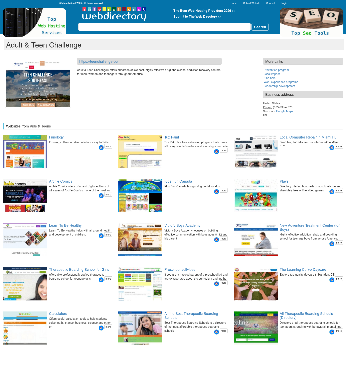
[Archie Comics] (101, 195)
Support (270, 3)
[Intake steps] (233, 260)
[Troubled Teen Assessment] (125, 348)
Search (260, 26)
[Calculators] (101, 328)
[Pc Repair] (233, 171)
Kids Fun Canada (178, 181)
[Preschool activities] (216, 284)
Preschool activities (179, 269)
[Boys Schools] (120, 348)
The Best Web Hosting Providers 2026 (204, 10)
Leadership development (279, 86)
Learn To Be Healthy (65, 225)
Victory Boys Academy (182, 225)
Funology (56, 137)
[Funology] (101, 147)
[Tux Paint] (216, 151)
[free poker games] (240, 215)
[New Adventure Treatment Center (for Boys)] (331, 244)
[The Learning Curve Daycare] (331, 280)
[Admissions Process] (7, 304)
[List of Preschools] (120, 304)
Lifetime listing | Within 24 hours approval (81, 2)
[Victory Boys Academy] (216, 240)
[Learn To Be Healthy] (101, 236)
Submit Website (251, 3)
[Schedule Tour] (240, 304)
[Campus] (240, 260)
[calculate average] (12, 348)
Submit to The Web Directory (197, 16)
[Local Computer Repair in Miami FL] (331, 147)
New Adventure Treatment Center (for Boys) (310, 227)
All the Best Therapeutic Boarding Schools (191, 315)
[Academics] (125, 260)
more (108, 146)
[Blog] (240, 171)
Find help (270, 78)
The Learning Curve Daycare (303, 269)
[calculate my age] (7, 348)
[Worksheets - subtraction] (125, 304)
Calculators (58, 313)
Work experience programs (281, 82)
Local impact (272, 74)
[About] (233, 304)
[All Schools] (233, 348)
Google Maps (284, 111)
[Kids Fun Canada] (216, 191)
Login (284, 3)
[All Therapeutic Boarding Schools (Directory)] (331, 332)
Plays (284, 181)
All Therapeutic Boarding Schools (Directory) (306, 315)
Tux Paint (171, 137)
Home (234, 3)
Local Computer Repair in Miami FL (308, 137)
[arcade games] (233, 215)
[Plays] (331, 191)
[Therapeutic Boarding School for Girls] (101, 280)
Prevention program (276, 70)
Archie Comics (60, 181)
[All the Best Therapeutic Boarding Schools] (216, 332)
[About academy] (120, 260)
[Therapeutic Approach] (12, 304)
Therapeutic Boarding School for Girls (79, 269)
